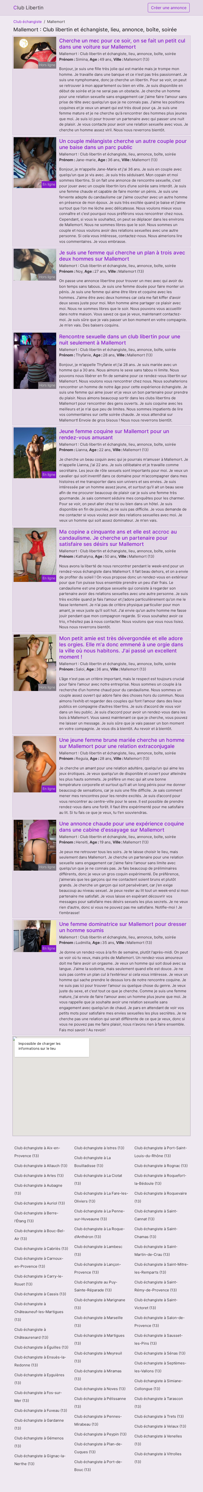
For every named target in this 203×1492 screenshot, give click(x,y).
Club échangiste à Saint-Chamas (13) (156, 1232)
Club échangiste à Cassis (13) (40, 1294)
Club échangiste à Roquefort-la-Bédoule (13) (160, 1179)
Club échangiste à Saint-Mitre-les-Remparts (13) (161, 1268)
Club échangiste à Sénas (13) (159, 1353)
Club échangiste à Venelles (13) (158, 1440)
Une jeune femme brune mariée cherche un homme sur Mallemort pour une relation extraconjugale (121, 743)
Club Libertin (28, 8)
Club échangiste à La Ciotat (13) (98, 1179)
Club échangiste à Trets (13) (159, 1416)
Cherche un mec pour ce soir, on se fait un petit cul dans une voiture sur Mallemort (122, 44)
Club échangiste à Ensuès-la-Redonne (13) (40, 1361)
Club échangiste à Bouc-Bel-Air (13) (39, 1234)
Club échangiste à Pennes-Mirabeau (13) (98, 1420)
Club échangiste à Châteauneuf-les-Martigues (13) (38, 1311)
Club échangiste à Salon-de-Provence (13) (159, 1321)
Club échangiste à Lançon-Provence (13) (97, 1268)
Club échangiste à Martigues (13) (99, 1339)
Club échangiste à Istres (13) (99, 1148)
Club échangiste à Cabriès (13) (41, 1248)
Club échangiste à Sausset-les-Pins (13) (158, 1339)
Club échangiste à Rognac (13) (161, 1165)
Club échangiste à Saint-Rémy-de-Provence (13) (156, 1286)
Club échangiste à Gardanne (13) (39, 1424)
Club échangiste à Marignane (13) (99, 1304)
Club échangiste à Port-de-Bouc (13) (98, 1465)
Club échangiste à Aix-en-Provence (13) (37, 1152)
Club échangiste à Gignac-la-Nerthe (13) (40, 1460)
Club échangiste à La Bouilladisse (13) (92, 1161)
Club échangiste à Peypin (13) (100, 1434)
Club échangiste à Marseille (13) (98, 1321)
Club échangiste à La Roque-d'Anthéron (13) (99, 1232)
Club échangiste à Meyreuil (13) (98, 1357)
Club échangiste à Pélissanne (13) (100, 1402)
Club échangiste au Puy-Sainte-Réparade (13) (95, 1286)
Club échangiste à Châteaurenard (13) (31, 1333)
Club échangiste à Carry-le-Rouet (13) (38, 1280)
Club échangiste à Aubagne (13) (38, 1189)
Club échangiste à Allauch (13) (40, 1165)
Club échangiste (27, 21)
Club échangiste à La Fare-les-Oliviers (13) (101, 1197)
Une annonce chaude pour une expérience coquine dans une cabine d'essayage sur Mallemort (121, 827)
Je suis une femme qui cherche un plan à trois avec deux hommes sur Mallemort (122, 255)
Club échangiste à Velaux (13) (160, 1426)
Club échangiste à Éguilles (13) (41, 1347)
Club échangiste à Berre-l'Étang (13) (36, 1217)
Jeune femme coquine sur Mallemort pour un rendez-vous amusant (114, 434)
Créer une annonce (168, 7)
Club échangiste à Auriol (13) (39, 1203)
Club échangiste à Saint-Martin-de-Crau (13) (156, 1250)
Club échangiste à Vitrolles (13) (157, 1458)
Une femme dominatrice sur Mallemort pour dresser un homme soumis (122, 927)
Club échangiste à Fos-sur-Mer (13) (38, 1396)
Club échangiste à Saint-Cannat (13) (156, 1215)
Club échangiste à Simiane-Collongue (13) (158, 1384)
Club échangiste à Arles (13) (39, 1175)
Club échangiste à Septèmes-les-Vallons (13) (160, 1367)
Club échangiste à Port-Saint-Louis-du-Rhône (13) (160, 1152)
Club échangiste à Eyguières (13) (39, 1379)
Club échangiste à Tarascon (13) (158, 1402)
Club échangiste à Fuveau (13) (40, 1410)
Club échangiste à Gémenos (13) (39, 1442)
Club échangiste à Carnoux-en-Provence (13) (38, 1262)
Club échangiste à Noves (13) (100, 1388)
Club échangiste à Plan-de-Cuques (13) (98, 1448)
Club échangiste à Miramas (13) (98, 1375)
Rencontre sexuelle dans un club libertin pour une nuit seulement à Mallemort (119, 339)
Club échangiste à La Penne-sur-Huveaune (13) (99, 1215)
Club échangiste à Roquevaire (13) (160, 1197)
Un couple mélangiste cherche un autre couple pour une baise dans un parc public (123, 144)
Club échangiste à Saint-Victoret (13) (156, 1304)
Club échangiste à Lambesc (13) (98, 1250)
